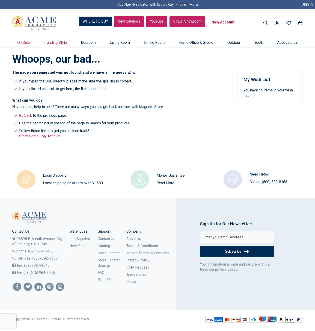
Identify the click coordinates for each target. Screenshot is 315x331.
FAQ (101, 272)
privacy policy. (226, 269)
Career (131, 281)
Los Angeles (79, 239)
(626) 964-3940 (37, 265)
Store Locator (109, 253)
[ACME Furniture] (34, 23)
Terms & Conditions (142, 246)
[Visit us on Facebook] (17, 287)
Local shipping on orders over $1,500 (73, 183)
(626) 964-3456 (40, 251)
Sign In (307, 4)
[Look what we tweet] (28, 287)
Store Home (29, 136)
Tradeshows (136, 274)
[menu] (157, 42)
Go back (25, 115)
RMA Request (137, 267)
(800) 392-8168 (274, 182)
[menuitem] (24, 42)
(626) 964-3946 (42, 272)
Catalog (104, 246)
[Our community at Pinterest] (49, 287)
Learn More (188, 4)
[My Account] (277, 24)
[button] (277, 24)
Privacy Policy (137, 260)
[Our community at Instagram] (60, 287)
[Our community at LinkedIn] (39, 287)
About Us (133, 239)
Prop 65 (104, 280)
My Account (51, 136)
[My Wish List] (288, 24)
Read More (165, 183)
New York (77, 246)
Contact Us (106, 239)
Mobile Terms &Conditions (147, 253)
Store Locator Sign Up (109, 263)
